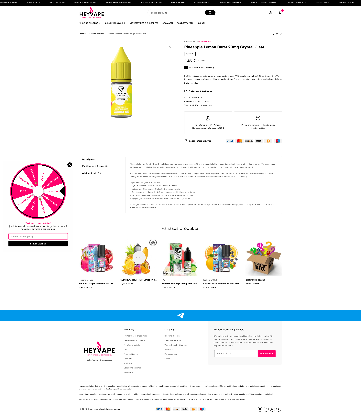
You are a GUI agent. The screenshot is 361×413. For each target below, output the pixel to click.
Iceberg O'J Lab (86, 280)
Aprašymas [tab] (88, 159)
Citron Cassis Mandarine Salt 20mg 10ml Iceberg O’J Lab (221, 283)
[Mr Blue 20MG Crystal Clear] (273, 34)
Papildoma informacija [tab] (95, 166)
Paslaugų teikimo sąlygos (135, 340)
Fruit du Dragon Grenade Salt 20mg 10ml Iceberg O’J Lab (97, 283)
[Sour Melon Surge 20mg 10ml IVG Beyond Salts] (180, 257)
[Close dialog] (69, 164)
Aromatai (167, 23)
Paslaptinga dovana (255, 279)
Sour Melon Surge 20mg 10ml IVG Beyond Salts (179, 283)
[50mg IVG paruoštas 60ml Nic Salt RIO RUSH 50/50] (139, 257)
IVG (163, 280)
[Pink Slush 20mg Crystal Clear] (281, 34)
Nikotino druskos (88, 23)
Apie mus (128, 358)
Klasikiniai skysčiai (115, 23)
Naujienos (128, 372)
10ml (192, 105)
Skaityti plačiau (258, 128)
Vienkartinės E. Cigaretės (144, 23)
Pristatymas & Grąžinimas (200, 91)
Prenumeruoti (266, 353)
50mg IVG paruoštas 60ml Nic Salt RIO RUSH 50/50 (138, 279)
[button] (286, 257)
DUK (126, 349)
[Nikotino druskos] (277, 34)
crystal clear (206, 105)
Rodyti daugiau (191, 83)
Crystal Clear (205, 41)
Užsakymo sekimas (132, 368)
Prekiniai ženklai (131, 354)
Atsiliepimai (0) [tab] (91, 173)
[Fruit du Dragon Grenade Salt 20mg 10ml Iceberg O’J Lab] (97, 257)
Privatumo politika (132, 345)
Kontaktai (128, 363)
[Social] (180, 316)
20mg (197, 105)
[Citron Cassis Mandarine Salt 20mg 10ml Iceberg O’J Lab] (222, 257)
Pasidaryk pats (185, 23)
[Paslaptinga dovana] (263, 257)
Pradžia (82, 34)
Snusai (201, 23)
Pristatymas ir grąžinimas (135, 336)
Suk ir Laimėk (38, 243)
